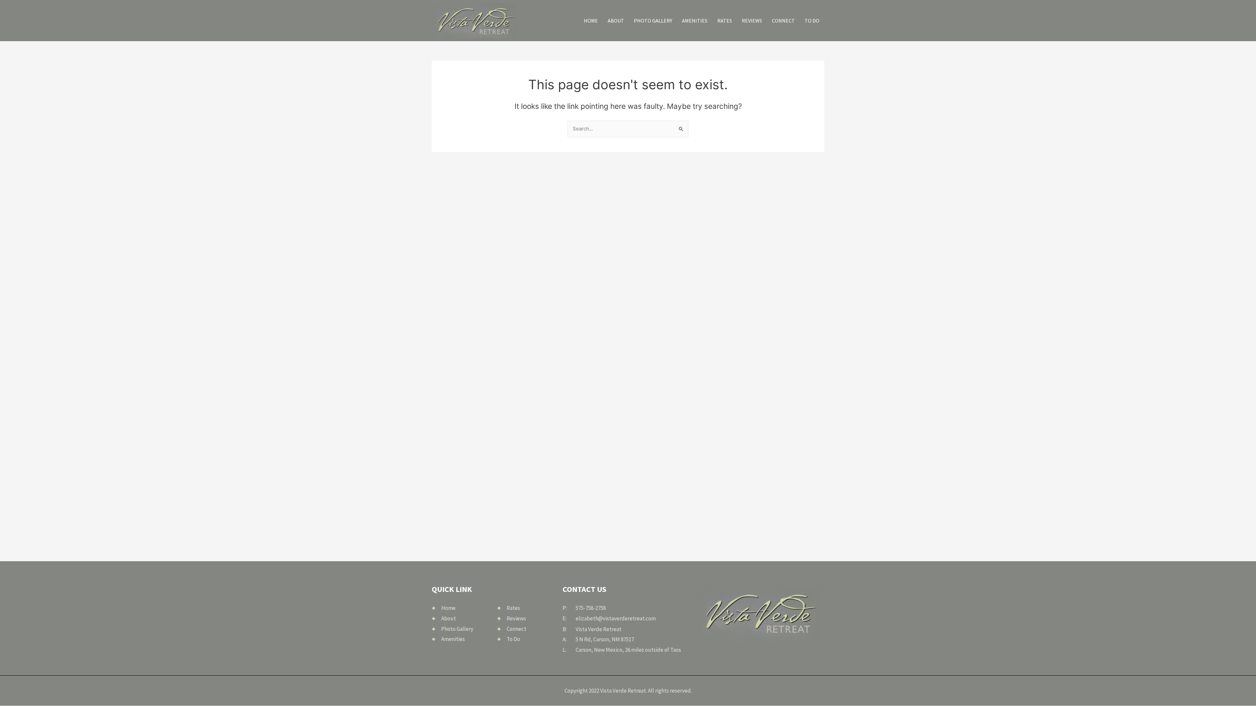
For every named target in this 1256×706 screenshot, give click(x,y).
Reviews (752, 20)
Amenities (694, 20)
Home (591, 20)
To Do (812, 20)
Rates (724, 20)
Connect (783, 20)
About (616, 20)
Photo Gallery (653, 20)
